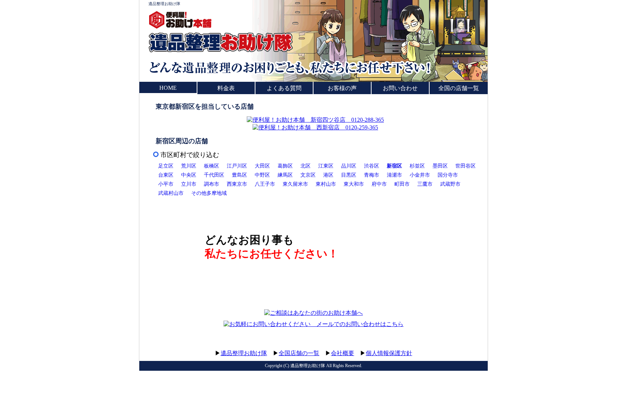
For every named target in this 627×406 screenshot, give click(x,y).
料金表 (226, 88)
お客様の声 (342, 88)
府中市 (379, 184)
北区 (305, 166)
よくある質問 (284, 88)
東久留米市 (295, 184)
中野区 (262, 175)
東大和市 (354, 184)
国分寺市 (448, 175)
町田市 (402, 184)
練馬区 (285, 175)
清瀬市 (394, 175)
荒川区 (188, 166)
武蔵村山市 (171, 193)
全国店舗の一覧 (299, 353)
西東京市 (237, 184)
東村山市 (326, 184)
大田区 (262, 166)
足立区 (165, 166)
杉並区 (417, 166)
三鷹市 (425, 184)
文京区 (308, 175)
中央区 (188, 175)
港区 (328, 175)
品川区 (348, 166)
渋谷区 (371, 166)
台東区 (165, 175)
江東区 (325, 166)
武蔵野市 (450, 184)
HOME (168, 88)
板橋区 (211, 166)
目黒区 (348, 175)
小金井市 (420, 175)
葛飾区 (285, 166)
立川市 (188, 184)
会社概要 (342, 353)
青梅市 (371, 175)
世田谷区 (465, 166)
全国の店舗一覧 (458, 88)
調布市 (211, 184)
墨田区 (440, 166)
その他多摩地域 (209, 193)
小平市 (165, 184)
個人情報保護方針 (389, 353)
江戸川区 (237, 166)
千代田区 (214, 175)
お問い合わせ (400, 88)
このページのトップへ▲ (453, 346)
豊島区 (239, 175)
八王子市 (265, 184)
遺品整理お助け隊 (164, 3)
